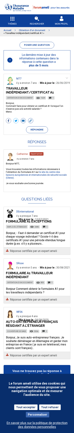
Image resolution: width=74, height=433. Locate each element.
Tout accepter (26, 407)
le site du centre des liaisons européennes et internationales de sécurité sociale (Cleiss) (36, 175)
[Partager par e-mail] (23, 121)
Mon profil (61, 23)
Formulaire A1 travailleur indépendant (29, 275)
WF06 (19, 311)
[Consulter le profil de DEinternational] (10, 216)
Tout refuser (50, 407)
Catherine (22, 154)
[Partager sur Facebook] (8, 121)
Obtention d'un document (20, 98)
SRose (20, 263)
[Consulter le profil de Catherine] (10, 159)
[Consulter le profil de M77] (10, 83)
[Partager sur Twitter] (15, 121)
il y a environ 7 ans (25, 159)
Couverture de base (16, 331)
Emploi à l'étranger (17, 227)
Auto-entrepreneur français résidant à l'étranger (32, 323)
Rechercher (37, 23)
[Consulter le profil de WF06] (10, 317)
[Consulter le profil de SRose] (10, 268)
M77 (18, 78)
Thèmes (12, 23)
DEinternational (25, 211)
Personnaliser (37, 414)
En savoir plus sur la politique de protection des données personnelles (37, 425)
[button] (37, 13)
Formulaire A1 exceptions (29, 221)
